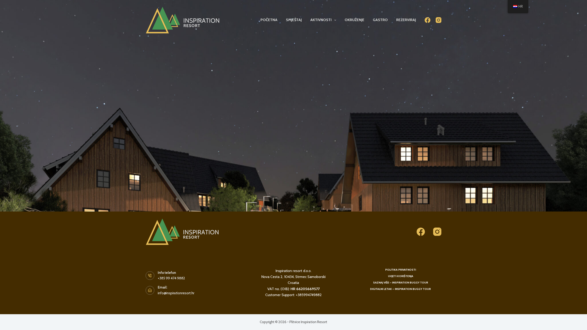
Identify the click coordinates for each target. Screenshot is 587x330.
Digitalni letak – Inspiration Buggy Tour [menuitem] (400, 289)
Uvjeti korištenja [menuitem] (400, 276)
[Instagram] (438, 20)
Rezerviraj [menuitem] (406, 20)
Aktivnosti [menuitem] (321, 20)
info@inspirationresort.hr (176, 293)
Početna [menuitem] (268, 20)
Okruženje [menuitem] (354, 20)
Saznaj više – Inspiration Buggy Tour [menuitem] (400, 282)
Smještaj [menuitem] (294, 20)
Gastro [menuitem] (380, 20)
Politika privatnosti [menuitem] (400, 269)
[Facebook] (427, 20)
